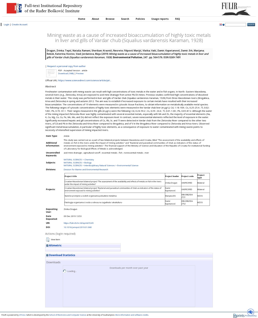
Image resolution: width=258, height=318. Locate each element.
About (95, 18)
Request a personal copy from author (66, 66)
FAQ (177, 18)
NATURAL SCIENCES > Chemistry (79, 159)
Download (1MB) (66, 73)
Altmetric (55, 245)
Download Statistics (61, 255)
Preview (79, 73)
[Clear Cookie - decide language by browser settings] (223, 24)
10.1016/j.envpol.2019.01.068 (78, 227)
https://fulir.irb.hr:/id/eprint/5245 (79, 223)
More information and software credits (131, 315)
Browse (110, 18)
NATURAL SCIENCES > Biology (78, 162)
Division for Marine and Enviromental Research (86, 169)
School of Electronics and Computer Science (67, 315)
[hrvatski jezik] (220, 24)
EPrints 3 (22, 315)
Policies (140, 18)
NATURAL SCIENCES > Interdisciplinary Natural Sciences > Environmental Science (101, 165)
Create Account (19, 24)
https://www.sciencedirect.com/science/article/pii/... (84, 80)
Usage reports (160, 18)
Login (6, 24)
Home (81, 18)
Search (125, 18)
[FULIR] (222, 8)
